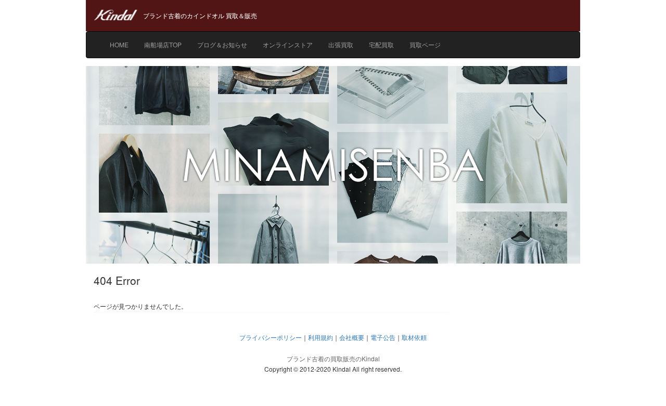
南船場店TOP (163, 44)
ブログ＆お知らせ (222, 44)
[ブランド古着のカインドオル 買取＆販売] (333, 5)
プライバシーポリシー (270, 337)
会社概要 (351, 337)
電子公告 (382, 337)
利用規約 (320, 337)
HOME (119, 44)
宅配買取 (381, 44)
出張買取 (340, 44)
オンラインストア (288, 44)
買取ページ (425, 44)
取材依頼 (414, 337)
